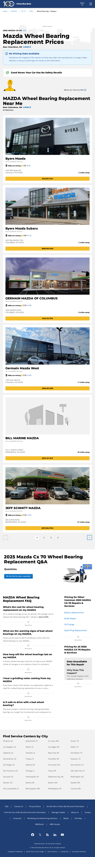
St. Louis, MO (53, 741)
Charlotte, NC (53, 759)
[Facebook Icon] (32, 834)
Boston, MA (52, 782)
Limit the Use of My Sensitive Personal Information (25, 812)
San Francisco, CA (10, 771)
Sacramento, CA (9, 759)
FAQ (6, 806)
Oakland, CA (8, 753)
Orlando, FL (30, 753)
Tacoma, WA (76, 788)
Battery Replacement (74, 612)
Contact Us (18, 806)
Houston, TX (75, 759)
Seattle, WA (75, 782)
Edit (24, 30)
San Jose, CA (8, 776)
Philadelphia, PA (54, 788)
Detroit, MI (30, 782)
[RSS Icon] (47, 834)
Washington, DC (77, 776)
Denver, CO (7, 782)
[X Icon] (40, 834)
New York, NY (53, 753)
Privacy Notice (35, 806)
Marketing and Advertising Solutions (42, 818)
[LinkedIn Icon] (54, 834)
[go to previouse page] (89, 537)
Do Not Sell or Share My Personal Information (65, 806)
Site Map (78, 818)
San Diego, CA (9, 765)
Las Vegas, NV (53, 747)
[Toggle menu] (90, 3)
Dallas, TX (75, 747)
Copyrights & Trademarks (15, 851)
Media (66, 818)
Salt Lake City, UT (78, 771)
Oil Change (69, 624)
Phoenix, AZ (8, 741)
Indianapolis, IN (32, 776)
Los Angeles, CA (9, 747)
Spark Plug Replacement (75, 630)
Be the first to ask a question (18, 576)
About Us (75, 812)
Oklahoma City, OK (55, 776)
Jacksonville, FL (32, 741)
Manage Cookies (58, 812)
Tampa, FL (30, 759)
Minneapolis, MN (33, 788)
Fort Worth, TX (76, 753)
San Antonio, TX (77, 765)
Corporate (17, 818)
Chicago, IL (30, 771)
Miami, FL (30, 747)
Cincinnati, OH (54, 765)
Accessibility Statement (79, 851)
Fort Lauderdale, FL (11, 788)
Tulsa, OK (52, 771)
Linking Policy (65, 851)
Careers (88, 812)
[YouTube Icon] (62, 834)
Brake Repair (70, 618)
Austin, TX (75, 741)
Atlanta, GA (30, 765)
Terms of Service (52, 851)
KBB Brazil (39, 824)
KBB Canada (55, 824)
